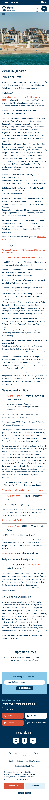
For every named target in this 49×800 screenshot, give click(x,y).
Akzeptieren (13, 785)
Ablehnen (35, 785)
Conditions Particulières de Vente (24, 766)
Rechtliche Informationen (33, 761)
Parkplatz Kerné (13, 496)
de (42, 2)
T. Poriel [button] (3, 14)
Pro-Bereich (13, 753)
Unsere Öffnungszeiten (38, 722)
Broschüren (11, 722)
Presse (36, 753)
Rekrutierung (19, 761)
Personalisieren (24, 793)
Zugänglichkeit (10, 2)
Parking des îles (13, 396)
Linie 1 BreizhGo (27, 435)
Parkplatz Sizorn (13, 526)
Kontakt (33, 715)
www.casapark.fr (36, 565)
